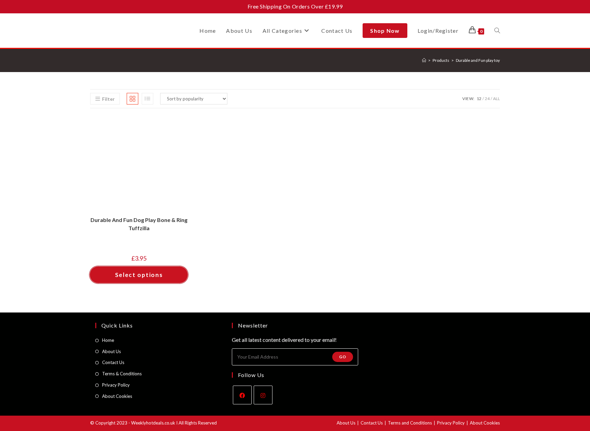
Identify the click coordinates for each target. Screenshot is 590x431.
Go (342, 356)
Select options (139, 274)
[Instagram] (263, 395)
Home (108, 340)
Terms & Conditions (122, 373)
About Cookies (117, 396)
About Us (111, 351)
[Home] (424, 60)
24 (487, 98)
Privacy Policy (116, 385)
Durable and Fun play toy (478, 60)
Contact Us (113, 362)
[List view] (147, 99)
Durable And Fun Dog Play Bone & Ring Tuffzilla (138, 224)
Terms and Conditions (410, 423)
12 (479, 98)
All (496, 98)
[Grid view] (132, 99)
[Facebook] (242, 395)
